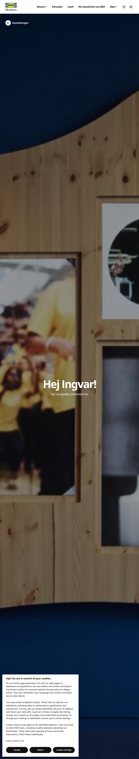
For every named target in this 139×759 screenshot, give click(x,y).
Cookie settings (63, 750)
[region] (40, 715)
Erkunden (57, 6)
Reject (40, 750)
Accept (17, 750)
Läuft (70, 6)
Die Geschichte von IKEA (91, 6)
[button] (124, 7)
